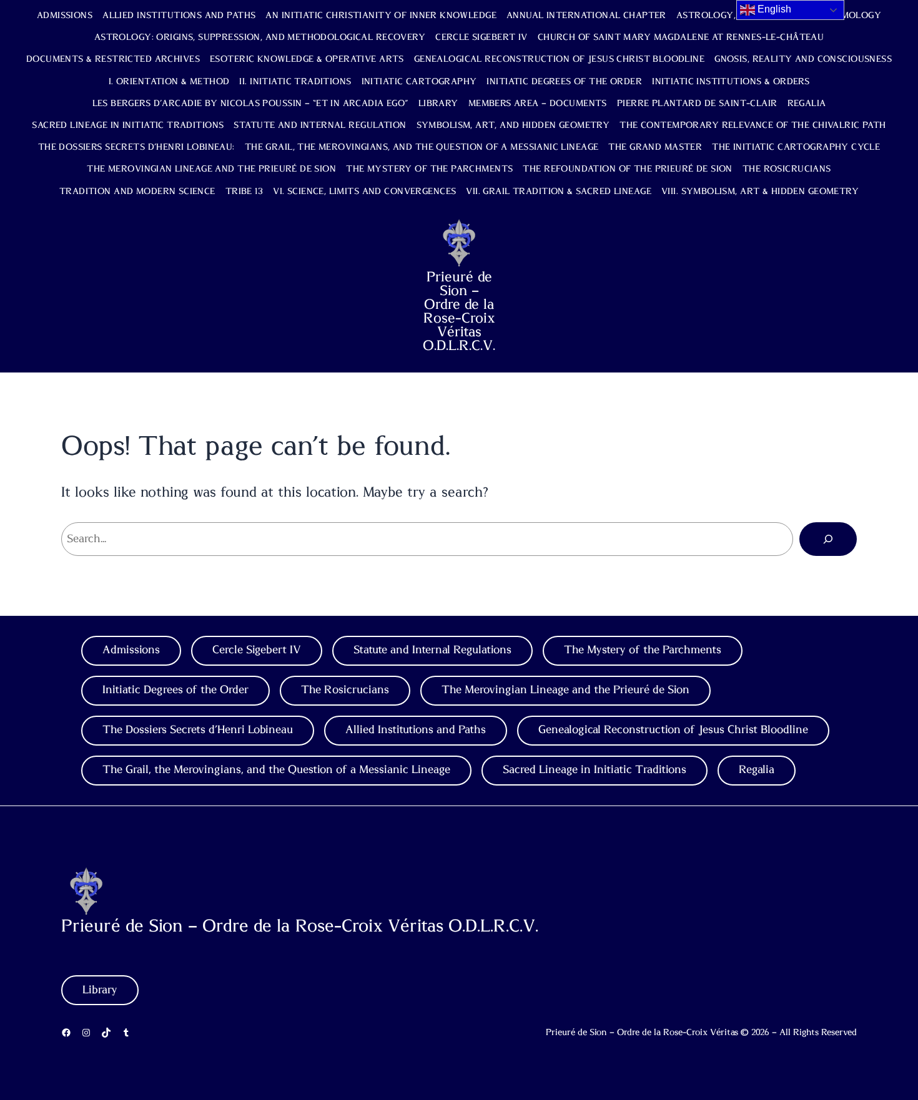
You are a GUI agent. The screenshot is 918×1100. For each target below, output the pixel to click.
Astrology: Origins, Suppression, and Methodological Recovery (259, 37)
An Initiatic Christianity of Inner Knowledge (380, 15)
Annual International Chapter (586, 15)
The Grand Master (655, 147)
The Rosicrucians (787, 169)
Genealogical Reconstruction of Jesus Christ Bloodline (559, 59)
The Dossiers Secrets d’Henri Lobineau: (136, 147)
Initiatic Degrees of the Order (564, 81)
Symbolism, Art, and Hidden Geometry (513, 125)
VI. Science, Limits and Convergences (364, 191)
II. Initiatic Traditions (295, 81)
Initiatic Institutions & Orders (730, 81)
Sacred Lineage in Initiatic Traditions (128, 125)
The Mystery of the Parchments (429, 169)
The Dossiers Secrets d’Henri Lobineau (197, 730)
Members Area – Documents (537, 103)
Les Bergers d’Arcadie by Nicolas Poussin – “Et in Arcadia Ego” (250, 103)
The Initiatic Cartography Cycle (796, 147)
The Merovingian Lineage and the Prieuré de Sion (211, 169)
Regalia (806, 103)
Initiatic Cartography (419, 81)
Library (438, 103)
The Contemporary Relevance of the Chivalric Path (752, 125)
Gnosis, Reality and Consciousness (803, 59)
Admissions (64, 15)
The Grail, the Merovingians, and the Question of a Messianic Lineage (422, 147)
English (773, 9)
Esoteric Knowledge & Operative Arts (307, 59)
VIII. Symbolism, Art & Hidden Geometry (760, 191)
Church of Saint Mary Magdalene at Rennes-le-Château (681, 37)
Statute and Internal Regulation (320, 125)
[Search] (828, 539)
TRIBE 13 (244, 191)
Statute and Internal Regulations (432, 650)
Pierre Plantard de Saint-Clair (697, 103)
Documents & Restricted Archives (113, 59)
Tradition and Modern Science (137, 191)
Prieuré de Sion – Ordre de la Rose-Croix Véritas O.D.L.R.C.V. (459, 311)
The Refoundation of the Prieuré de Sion (627, 169)
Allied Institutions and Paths (178, 15)
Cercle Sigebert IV (481, 37)
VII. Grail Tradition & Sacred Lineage (558, 191)
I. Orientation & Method (169, 81)
